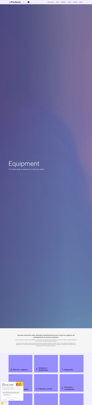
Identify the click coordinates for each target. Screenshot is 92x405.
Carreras (81, 2)
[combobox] (24, 2)
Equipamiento (63, 2)
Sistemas (57, 2)
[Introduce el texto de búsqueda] (28, 2)
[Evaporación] (71, 363)
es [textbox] (23, 2)
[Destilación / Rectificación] (46, 363)
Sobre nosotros (50, 2)
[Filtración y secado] (46, 383)
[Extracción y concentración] (71, 383)
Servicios (69, 2)
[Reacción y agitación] (20, 363)
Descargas (75, 2)
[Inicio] (15, 2)
